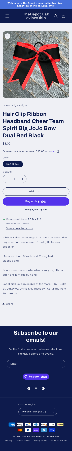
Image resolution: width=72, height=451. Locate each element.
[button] (7, 16)
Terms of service (58, 441)
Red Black (12, 164)
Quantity (7, 172)
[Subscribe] (61, 364)
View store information (19, 228)
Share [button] (9, 304)
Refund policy (23, 441)
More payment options (36, 210)
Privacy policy (40, 441)
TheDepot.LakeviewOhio (34, 436)
